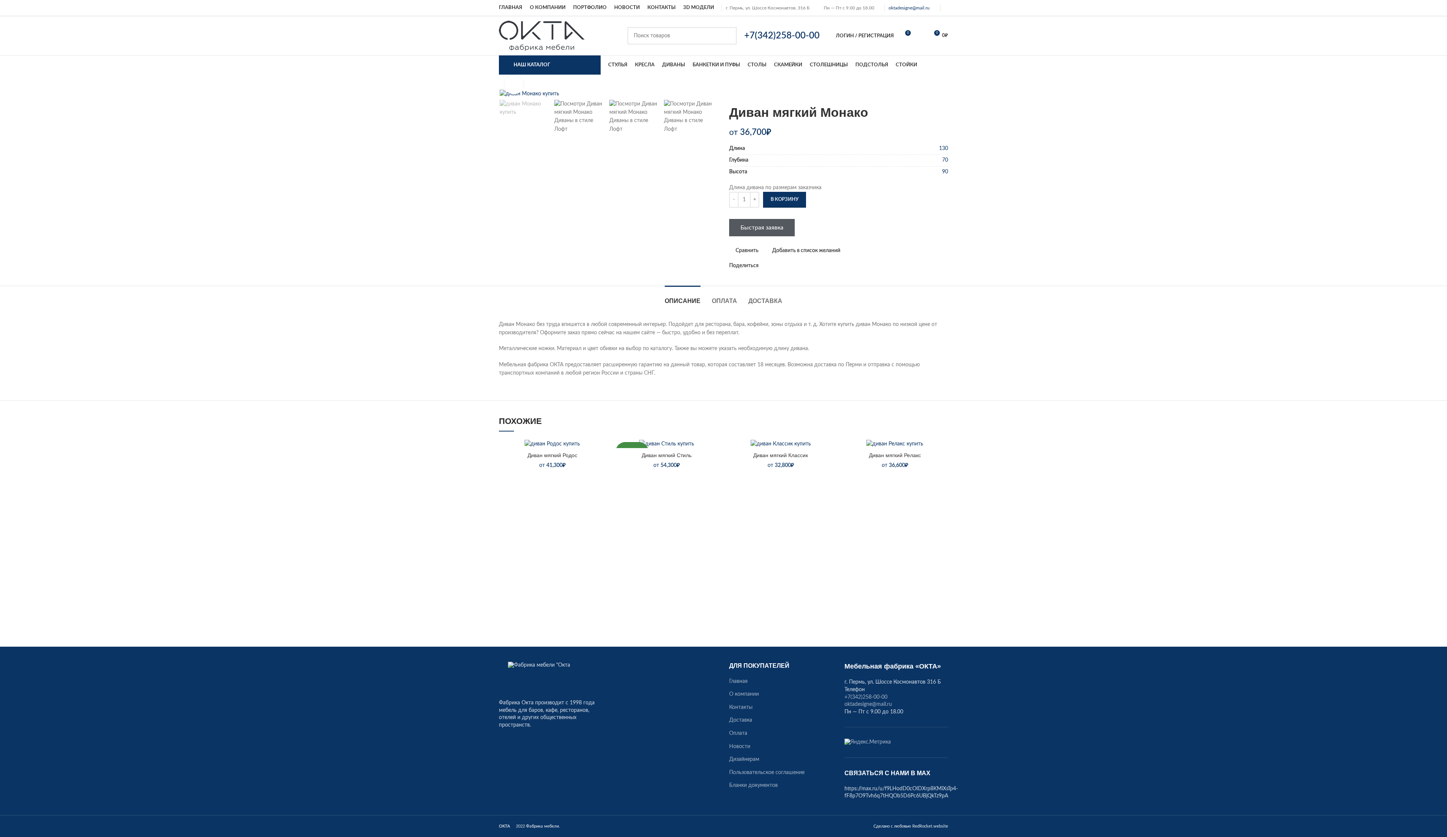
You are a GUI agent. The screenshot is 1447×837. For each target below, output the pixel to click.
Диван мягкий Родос (552, 455)
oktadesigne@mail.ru (909, 8)
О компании (744, 694)
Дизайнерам (744, 759)
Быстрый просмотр (599, 485)
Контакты (741, 707)
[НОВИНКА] (666, 443)
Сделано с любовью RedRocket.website (910, 826)
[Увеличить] (514, 84)
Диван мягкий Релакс (895, 455)
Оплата (738, 733)
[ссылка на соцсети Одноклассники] (764, 266)
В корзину (784, 199)
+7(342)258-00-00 (865, 697)
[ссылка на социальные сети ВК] (782, 266)
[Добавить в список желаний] (599, 451)
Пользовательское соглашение (767, 772)
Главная (738, 681)
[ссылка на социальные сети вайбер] (799, 266)
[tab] (683, 297)
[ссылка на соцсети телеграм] (790, 266)
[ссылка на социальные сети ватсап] (773, 266)
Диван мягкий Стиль (666, 455)
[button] (599, 468)
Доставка (740, 720)
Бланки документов (753, 785)
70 (945, 160)
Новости (739, 746)
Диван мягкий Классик (780, 455)
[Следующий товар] (944, 93)
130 (943, 148)
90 (945, 171)
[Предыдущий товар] (929, 93)
